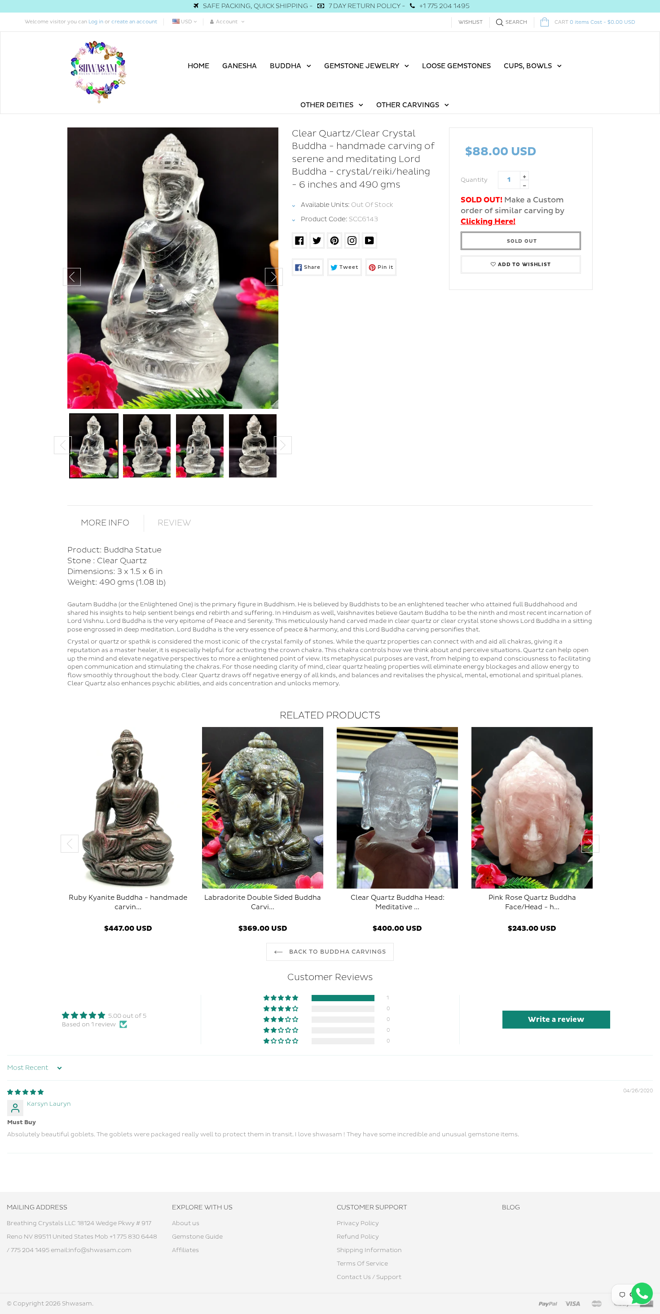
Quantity (474, 180)
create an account (134, 22)
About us (185, 1223)
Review (174, 523)
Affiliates (185, 1250)
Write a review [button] (556, 1019)
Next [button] (274, 277)
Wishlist (470, 22)
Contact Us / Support (369, 1277)
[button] (281, 998)
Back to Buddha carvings (336, 951)
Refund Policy (358, 1236)
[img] (25, 1092)
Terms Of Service (362, 1263)
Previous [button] (72, 277)
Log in (95, 22)
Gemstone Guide (197, 1236)
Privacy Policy (358, 1223)
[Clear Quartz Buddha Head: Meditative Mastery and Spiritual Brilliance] (397, 808)
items (594, 22)
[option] (172, 268)
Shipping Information (369, 1250)
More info (105, 523)
